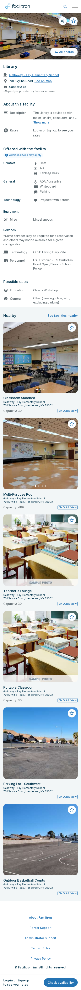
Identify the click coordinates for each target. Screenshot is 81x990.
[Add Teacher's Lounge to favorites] (72, 520)
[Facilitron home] (17, 9)
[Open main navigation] (75, 7)
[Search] (65, 7)
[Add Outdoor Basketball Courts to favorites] (72, 810)
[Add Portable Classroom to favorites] (72, 617)
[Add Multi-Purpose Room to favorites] (72, 424)
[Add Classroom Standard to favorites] (72, 327)
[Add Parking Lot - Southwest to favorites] (72, 713)
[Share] (63, 21)
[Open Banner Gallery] (40, 36)
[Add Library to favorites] (73, 21)
